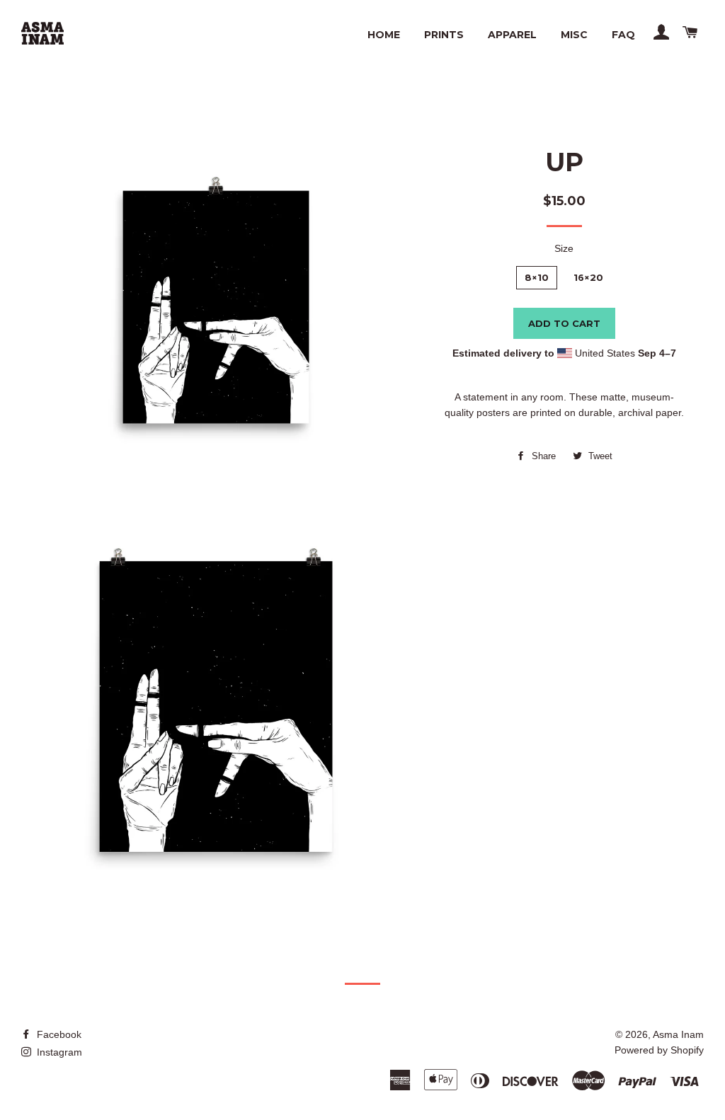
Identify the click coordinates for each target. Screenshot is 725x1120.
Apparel (512, 34)
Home (383, 34)
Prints (444, 34)
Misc (574, 34)
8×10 (537, 277)
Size (563, 248)
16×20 (588, 277)
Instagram (58, 1052)
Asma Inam (678, 1034)
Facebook (57, 1034)
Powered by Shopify (659, 1050)
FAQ (623, 34)
